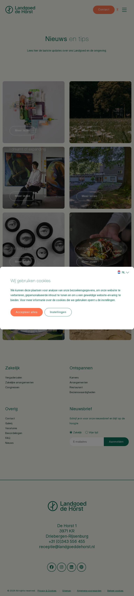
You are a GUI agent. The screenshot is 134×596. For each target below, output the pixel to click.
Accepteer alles (27, 311)
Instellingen (58, 311)
